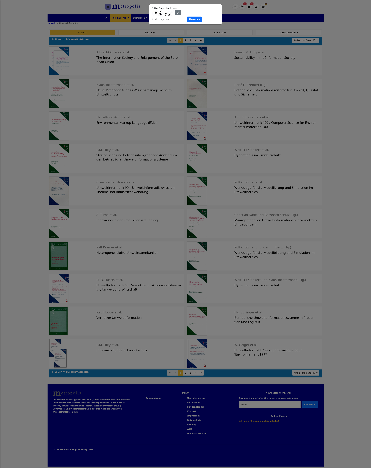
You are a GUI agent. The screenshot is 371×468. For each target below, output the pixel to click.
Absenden (194, 19)
